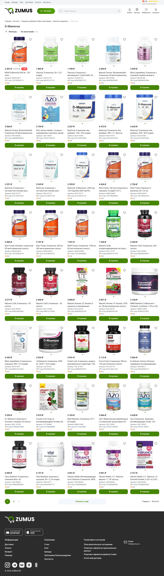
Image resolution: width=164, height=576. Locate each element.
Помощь (8, 555)
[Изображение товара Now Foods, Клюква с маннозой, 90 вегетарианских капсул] (19, 223)
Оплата (38, 2)
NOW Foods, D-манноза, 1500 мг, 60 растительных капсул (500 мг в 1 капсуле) (81, 247)
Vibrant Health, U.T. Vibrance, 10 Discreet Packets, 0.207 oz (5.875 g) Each (144, 478)
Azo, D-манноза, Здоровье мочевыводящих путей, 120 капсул (142, 420)
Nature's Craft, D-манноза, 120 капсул (18, 304)
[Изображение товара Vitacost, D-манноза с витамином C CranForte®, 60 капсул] (81, 50)
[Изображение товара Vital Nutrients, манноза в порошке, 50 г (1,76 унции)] (50, 454)
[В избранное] (30, 39)
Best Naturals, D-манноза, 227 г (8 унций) (81, 420)
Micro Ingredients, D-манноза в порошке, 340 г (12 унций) (18, 362)
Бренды (15, 2)
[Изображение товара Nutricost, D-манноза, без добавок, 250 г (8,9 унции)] (144, 108)
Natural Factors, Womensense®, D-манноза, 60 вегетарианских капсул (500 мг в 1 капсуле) (112, 74)
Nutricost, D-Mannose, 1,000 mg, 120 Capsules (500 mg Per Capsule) (81, 189)
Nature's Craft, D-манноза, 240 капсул (143, 247)
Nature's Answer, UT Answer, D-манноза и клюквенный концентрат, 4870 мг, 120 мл (80, 305)
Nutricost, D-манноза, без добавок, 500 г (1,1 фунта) (110, 131)
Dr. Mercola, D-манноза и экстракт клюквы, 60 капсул (18, 420)
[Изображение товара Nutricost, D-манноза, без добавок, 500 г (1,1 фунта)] (113, 108)
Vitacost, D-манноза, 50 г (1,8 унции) (48, 74)
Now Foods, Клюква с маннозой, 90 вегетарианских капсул (19, 247)
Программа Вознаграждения (57, 555)
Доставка (29, 2)
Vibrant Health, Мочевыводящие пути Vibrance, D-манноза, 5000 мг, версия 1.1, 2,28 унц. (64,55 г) (81, 478)
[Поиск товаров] (61, 11)
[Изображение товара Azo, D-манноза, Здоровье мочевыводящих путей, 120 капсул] (144, 396)
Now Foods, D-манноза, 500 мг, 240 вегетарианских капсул (49, 247)
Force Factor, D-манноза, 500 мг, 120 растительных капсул (113, 362)
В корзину (19, 87)
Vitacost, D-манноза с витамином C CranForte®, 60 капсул (80, 74)
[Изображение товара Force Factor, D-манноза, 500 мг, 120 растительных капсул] (113, 339)
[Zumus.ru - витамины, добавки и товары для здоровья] (18, 11)
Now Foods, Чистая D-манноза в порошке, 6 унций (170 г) (113, 189)
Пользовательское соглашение (98, 544)
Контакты (47, 2)
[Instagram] (7, 565)
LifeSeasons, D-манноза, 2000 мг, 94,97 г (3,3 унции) (49, 362)
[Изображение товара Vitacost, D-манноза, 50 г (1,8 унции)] (50, 50)
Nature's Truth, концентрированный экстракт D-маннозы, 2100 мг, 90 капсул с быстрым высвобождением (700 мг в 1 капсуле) (113, 247)
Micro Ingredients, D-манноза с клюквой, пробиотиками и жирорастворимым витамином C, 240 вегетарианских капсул (144, 74)
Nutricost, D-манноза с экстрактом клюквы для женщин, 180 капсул (47, 189)
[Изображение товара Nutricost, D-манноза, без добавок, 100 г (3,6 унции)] (81, 108)
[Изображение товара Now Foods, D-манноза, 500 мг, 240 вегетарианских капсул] (50, 223)
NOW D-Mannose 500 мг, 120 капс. (17, 74)
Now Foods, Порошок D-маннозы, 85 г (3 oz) (140, 189)
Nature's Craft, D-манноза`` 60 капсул (49, 304)
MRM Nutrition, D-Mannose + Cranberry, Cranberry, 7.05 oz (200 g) (144, 305)
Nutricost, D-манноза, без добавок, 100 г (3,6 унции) (79, 131)
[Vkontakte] (21, 565)
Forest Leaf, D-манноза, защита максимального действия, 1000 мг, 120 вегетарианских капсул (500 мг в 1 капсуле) (81, 362)
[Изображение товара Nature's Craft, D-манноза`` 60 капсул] (50, 281)
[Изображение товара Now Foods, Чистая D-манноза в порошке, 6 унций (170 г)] (113, 166)
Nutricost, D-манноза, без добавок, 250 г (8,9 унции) (141, 131)
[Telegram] (14, 565)
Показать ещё (82, 501)
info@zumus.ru (134, 544)
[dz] (29, 565)
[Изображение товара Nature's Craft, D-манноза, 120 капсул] (19, 281)
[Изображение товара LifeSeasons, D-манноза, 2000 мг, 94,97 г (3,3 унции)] (50, 339)
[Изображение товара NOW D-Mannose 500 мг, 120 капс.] (19, 50)
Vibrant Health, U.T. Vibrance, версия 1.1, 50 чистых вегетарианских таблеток (111, 478)
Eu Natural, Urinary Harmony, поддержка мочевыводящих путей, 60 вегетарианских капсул (143, 362)
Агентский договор (92, 558)
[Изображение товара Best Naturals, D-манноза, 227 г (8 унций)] (81, 396)
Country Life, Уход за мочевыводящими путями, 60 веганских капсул (49, 420)
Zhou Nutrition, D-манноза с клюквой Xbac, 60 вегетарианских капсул (17, 478)
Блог (21, 2)
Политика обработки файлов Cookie (100, 554)
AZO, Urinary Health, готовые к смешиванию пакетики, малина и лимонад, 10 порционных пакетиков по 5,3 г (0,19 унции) (50, 132)
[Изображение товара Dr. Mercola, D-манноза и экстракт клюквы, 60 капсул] (19, 396)
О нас (46, 544)
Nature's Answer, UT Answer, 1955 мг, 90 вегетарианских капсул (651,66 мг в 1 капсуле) (113, 305)
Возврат (8, 552)
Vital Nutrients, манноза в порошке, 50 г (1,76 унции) (48, 478)
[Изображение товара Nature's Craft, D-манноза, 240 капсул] (144, 223)
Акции (7, 2)
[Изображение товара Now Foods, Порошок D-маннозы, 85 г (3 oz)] (144, 166)
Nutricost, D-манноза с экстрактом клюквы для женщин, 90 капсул (16, 189)
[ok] (36, 565)
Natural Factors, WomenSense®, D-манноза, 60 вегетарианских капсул (18, 132)
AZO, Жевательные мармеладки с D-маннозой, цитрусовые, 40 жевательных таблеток (113, 420)
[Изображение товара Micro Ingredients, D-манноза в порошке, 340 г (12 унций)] (19, 339)
